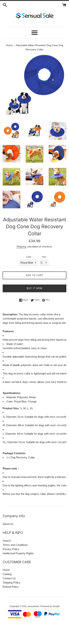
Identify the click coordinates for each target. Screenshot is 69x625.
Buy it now (34, 288)
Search (7, 540)
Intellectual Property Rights (18, 553)
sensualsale (33, 606)
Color (28, 257)
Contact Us (9, 578)
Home (6, 569)
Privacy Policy (11, 549)
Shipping (21, 246)
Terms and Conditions (15, 544)
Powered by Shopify (50, 606)
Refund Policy (11, 586)
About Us (8, 523)
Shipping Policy (11, 582)
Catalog (7, 574)
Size (44, 257)
